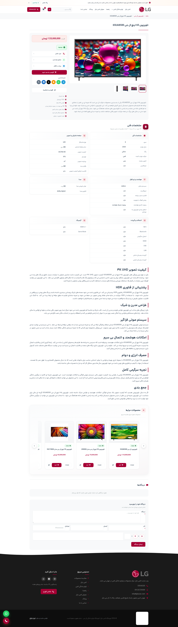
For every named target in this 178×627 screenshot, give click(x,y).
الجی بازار (127, 9)
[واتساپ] (58, 82)
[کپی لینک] (39, 82)
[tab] (142, 88)
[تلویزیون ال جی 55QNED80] (124, 432)
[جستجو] (49, 9)
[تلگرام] (63, 82)
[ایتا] (54, 82)
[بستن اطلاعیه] (28, 2)
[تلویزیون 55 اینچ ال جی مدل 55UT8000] (59, 432)
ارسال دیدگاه (138, 544)
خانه (147, 16)
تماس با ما (84, 9)
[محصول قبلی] (143, 446)
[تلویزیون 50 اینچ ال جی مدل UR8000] (91, 432)
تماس (44, 3)
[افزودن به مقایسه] (113, 465)
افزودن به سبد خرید (48, 72)
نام (144, 527)
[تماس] (6, 621)
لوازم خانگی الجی (118, 9)
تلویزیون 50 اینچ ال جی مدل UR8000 (93, 449)
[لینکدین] (44, 82)
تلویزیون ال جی (139, 16)
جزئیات (132, 465)
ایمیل (105, 526)
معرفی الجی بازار (99, 9)
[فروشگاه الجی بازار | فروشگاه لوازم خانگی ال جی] (145, 9)
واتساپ (35, 3)
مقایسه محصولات (80, 578)
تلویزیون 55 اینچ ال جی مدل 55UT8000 (59, 449)
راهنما (108, 9)
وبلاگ (91, 9)
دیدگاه (143, 513)
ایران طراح (33, 618)
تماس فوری (47, 591)
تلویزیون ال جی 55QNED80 (128, 449)
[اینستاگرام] (54, 579)
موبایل (67, 526)
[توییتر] (49, 82)
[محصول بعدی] (34, 446)
